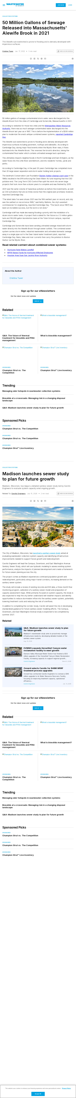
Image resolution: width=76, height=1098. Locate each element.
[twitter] (38, 59)
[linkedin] (34, 59)
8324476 (12, 628)
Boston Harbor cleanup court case (53, 176)
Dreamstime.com (65, 508)
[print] (73, 59)
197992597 (46, 508)
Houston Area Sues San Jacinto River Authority (27, 255)
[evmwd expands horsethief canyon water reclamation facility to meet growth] (13, 652)
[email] (45, 59)
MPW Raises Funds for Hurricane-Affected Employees (30, 253)
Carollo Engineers (18, 494)
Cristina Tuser (7, 51)
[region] (38, 1091)
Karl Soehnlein (15, 629)
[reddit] (42, 59)
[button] (3, 5)
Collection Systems (10, 16)
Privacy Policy (66, 1088)
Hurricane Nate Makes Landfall (20, 250)
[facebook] (31, 59)
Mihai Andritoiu (55, 508)
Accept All (38, 1094)
